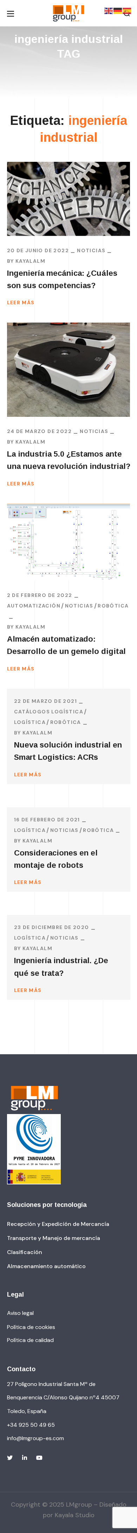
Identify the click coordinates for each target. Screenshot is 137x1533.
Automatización (34, 606)
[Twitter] (9, 1457)
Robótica (113, 606)
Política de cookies (31, 1327)
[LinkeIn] (24, 1457)
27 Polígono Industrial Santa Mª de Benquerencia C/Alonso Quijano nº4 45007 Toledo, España (63, 1397)
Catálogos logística (49, 711)
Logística (30, 722)
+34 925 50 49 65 (31, 1425)
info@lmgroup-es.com (35, 1438)
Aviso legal (20, 1313)
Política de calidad (30, 1340)
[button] (58, 1224)
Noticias (91, 250)
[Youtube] (39, 1457)
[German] (118, 10)
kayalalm (30, 261)
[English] (108, 10)
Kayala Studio (74, 1515)
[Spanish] (127, 10)
